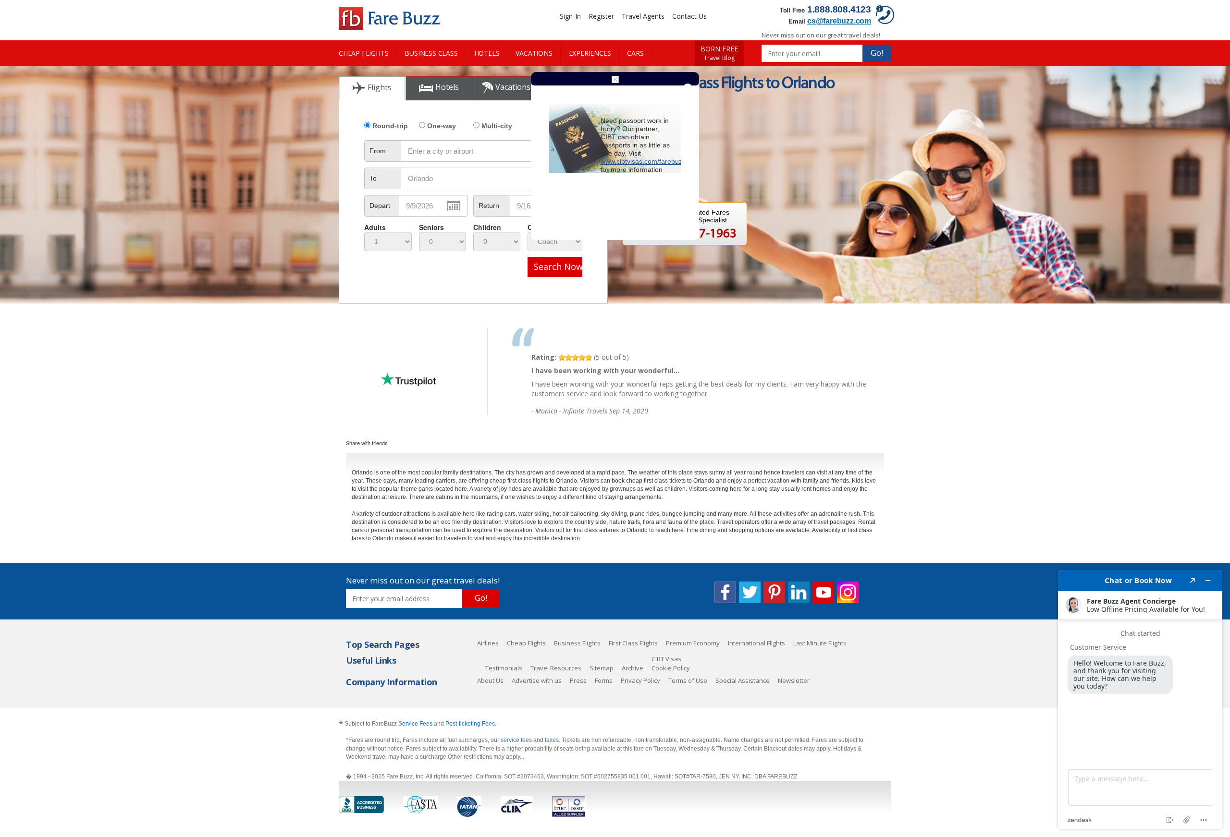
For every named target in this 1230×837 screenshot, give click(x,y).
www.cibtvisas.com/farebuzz (643, 161)
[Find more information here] (1140, 699)
